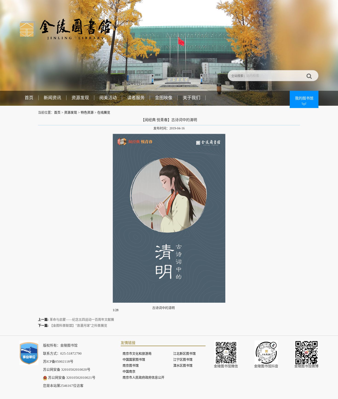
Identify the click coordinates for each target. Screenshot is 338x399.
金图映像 (163, 97)
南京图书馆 (131, 365)
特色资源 (87, 112)
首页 (29, 97)
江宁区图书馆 (182, 359)
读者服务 (136, 97)
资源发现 (80, 97)
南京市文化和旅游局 (137, 353)
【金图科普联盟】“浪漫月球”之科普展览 (78, 325)
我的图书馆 (304, 98)
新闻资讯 (52, 97)
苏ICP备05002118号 (58, 361)
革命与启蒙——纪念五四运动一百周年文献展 (82, 319)
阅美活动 (108, 97)
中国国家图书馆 (134, 359)
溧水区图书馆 (182, 365)
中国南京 (129, 371)
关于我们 (191, 97)
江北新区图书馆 (184, 353)
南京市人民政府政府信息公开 (143, 377)
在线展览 (103, 112)
